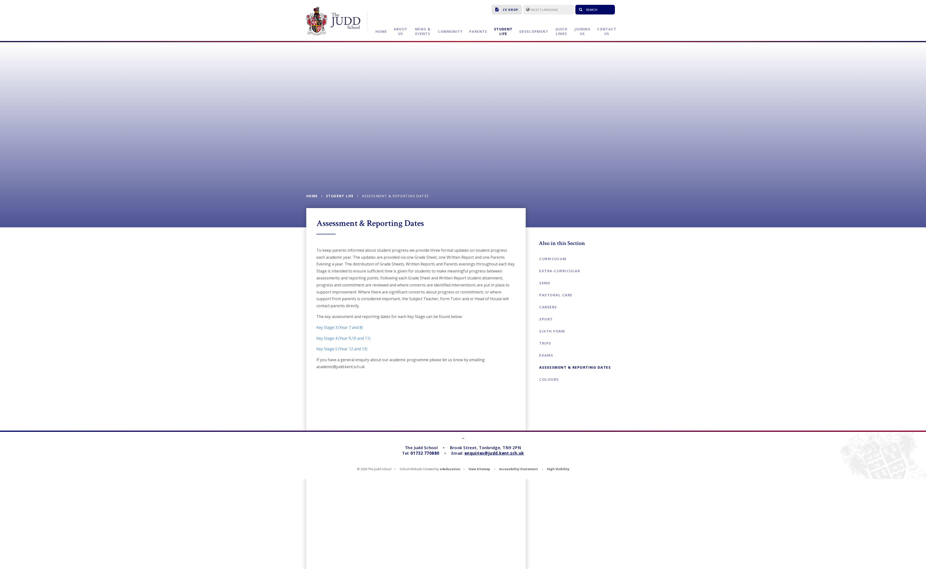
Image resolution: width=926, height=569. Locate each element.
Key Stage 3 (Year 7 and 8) (339, 327)
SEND (544, 282)
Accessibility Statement (518, 469)
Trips (545, 343)
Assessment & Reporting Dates (395, 196)
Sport (546, 319)
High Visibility (558, 469)
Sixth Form (552, 331)
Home (312, 196)
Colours (549, 379)
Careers (548, 307)
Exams (546, 355)
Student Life (340, 196)
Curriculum (552, 258)
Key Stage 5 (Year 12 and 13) (341, 349)
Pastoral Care (555, 294)
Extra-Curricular (559, 270)
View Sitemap (479, 469)
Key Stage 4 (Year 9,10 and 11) (343, 338)
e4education (450, 469)
